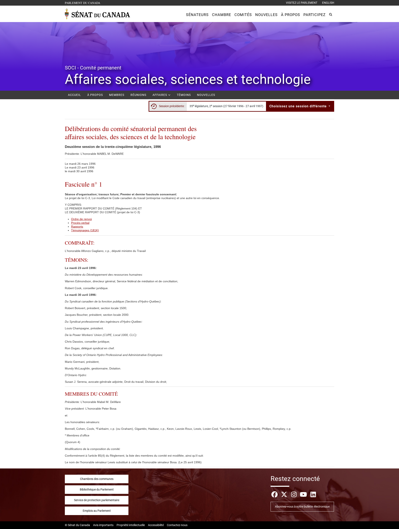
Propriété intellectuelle (131, 525)
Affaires (160, 95)
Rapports (77, 226)
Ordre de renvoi (81, 219)
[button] (197, 14)
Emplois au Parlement (97, 510)
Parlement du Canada (83, 3)
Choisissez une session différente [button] (298, 106)
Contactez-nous (177, 525)
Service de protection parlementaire (96, 500)
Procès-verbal (80, 222)
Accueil (74, 95)
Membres (116, 95)
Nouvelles (206, 95)
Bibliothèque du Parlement (97, 489)
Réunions (138, 95)
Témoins (184, 95)
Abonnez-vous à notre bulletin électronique (302, 506)
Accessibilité (156, 525)
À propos (95, 95)
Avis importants (103, 525)
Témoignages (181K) (85, 230)
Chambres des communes (96, 479)
